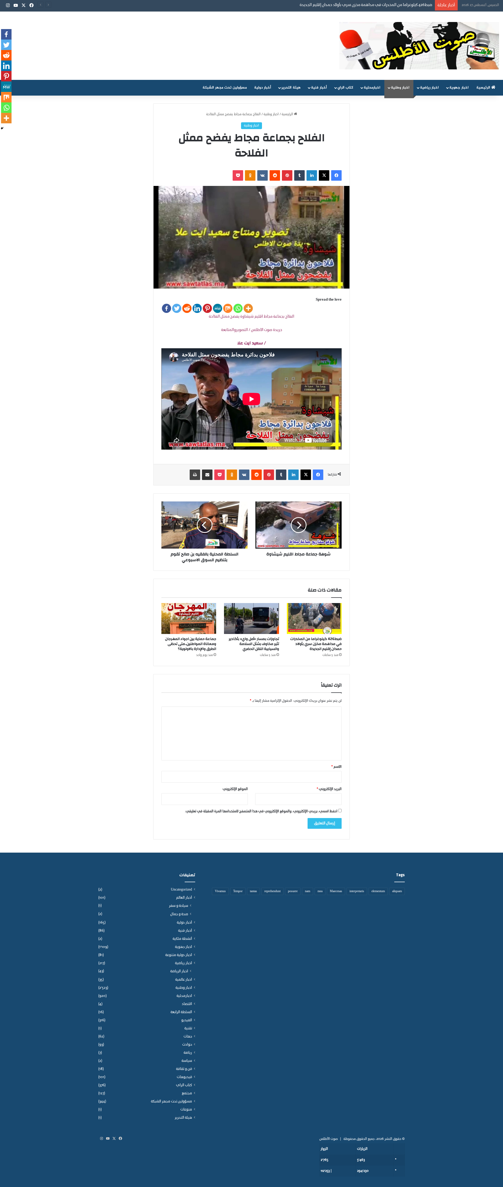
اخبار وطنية (400, 88)
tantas (253, 891)
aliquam (397, 891)
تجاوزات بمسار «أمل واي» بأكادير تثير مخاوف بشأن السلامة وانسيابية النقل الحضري (254, 644)
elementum (378, 891)
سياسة (187, 1061)
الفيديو (186, 1020)
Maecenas (336, 891)
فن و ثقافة (184, 1069)
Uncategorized (181, 889)
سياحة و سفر (178, 906)
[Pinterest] (207, 308)
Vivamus (220, 891)
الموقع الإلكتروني (235, 789)
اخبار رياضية (429, 88)
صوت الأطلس (328, 1139)
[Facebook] (166, 308)
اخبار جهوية (459, 88)
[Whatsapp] (238, 308)
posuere (293, 891)
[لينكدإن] (312, 175)
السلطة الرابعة (181, 1012)
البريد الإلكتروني (329, 789)
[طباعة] (195, 475)
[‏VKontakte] (262, 175)
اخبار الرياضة (179, 971)
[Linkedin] (197, 308)
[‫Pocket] (238, 175)
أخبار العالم (184, 897)
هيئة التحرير (290, 88)
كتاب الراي (345, 88)
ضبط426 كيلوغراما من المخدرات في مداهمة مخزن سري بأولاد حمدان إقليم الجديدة (316, 644)
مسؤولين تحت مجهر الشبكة (225, 88)
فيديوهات (184, 1077)
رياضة (188, 1053)
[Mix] (227, 308)
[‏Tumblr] (299, 175)
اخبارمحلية (372, 88)
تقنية (188, 1028)
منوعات (186, 1109)
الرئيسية (483, 88)
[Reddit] (187, 308)
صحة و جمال (179, 914)
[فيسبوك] (336, 175)
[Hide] (2, 128)
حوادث (187, 1044)
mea (320, 891)
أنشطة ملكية (182, 939)
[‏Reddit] (275, 175)
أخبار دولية (262, 88)
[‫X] (324, 175)
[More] (248, 308)
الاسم (336, 767)
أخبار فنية (319, 88)
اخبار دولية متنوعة (178, 955)
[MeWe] (217, 308)
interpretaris (356, 891)
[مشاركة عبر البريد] (207, 475)
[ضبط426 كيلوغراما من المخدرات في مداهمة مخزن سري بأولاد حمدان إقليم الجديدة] (314, 618)
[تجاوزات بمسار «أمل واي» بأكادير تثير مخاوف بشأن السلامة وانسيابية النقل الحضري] (251, 618)
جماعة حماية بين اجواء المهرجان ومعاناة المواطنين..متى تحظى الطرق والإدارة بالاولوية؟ (190, 644)
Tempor (238, 891)
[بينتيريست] (287, 175)
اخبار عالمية (183, 979)
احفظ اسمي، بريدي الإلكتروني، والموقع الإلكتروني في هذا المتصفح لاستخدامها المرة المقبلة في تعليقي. (261, 811)
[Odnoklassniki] (250, 175)
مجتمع (187, 1093)
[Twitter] (176, 308)
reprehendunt (272, 891)
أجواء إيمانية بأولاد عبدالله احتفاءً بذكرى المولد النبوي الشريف (382, 5)
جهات (188, 1036)
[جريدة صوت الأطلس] (419, 45)
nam (307, 891)
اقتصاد (187, 1004)
